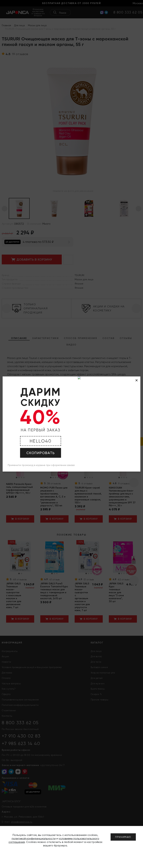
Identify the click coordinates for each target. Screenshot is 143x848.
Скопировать (40, 453)
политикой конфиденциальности (34, 838)
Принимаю (123, 837)
